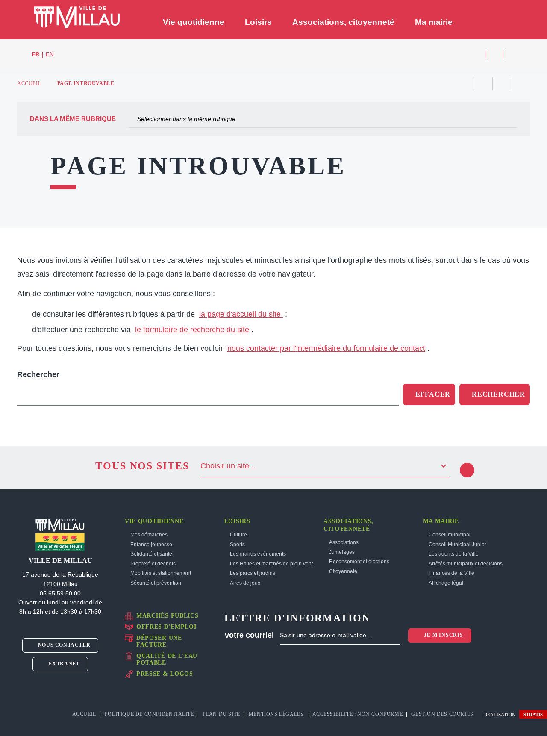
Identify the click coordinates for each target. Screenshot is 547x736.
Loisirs (237, 521)
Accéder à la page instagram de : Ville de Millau (494, 55)
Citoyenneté (343, 571)
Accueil (29, 83)
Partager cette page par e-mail (501, 83)
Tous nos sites (142, 465)
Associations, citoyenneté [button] (343, 22)
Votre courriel (249, 635)
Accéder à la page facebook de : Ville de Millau (478, 55)
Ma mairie (441, 521)
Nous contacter (63, 645)
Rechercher (38, 374)
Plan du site (221, 714)
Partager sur (518, 83)
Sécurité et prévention (155, 583)
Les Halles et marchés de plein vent (271, 564)
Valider (467, 470)
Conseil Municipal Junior (457, 545)
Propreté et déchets (153, 564)
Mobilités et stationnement (160, 573)
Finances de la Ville (451, 573)
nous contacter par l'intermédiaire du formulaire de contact (326, 348)
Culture (238, 535)
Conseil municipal (450, 535)
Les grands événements (258, 554)
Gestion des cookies (443, 714)
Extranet (63, 664)
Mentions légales (276, 714)
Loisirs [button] (258, 22)
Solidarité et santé (151, 554)
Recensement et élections (359, 562)
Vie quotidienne (154, 521)
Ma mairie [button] (434, 22)
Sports (237, 545)
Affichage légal (446, 583)
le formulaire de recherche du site (192, 329)
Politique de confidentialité (149, 714)
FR (35, 55)
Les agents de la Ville (454, 554)
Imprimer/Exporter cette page (466, 83)
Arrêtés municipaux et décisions (466, 564)
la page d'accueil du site (241, 314)
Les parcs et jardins (252, 573)
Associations (344, 542)
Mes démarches (149, 535)
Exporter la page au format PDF (483, 83)
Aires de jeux (245, 583)
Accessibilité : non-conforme (357, 714)
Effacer (433, 394)
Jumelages (342, 552)
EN (49, 55)
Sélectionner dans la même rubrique (186, 118)
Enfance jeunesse (151, 545)
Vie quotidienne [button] (193, 22)
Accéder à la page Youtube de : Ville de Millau (511, 55)
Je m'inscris (442, 635)
